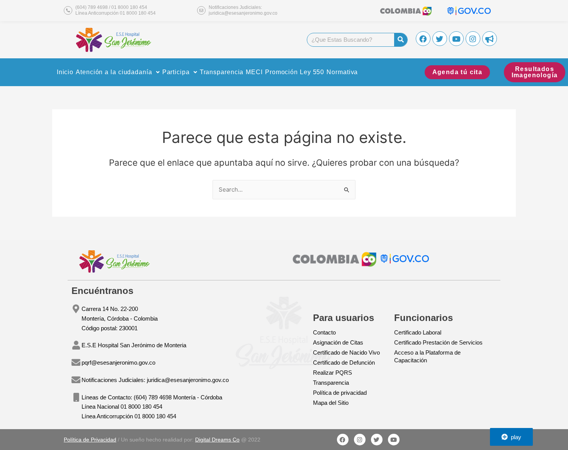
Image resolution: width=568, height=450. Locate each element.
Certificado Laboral (417, 332)
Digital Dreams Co (217, 439)
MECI (254, 72)
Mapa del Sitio (331, 402)
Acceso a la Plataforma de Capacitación (427, 356)
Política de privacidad (340, 392)
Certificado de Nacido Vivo (346, 352)
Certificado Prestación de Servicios (438, 342)
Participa (176, 72)
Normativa (342, 72)
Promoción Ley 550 (294, 72)
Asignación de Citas (338, 342)
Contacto (324, 332)
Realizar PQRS (332, 372)
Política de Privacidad (90, 439)
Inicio (65, 72)
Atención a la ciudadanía (114, 72)
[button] (118, 72)
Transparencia (222, 72)
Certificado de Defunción (344, 362)
